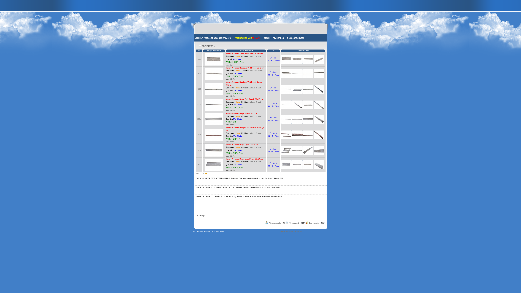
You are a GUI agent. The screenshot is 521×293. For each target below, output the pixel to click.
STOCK (267, 38)
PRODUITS (256, 38)
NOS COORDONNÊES (295, 38)
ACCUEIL (198, 38)
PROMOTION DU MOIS (243, 38)
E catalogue (201, 216)
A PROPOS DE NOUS (210, 38)
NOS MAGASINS (225, 38)
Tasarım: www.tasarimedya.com (290, 231)
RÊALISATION (278, 38)
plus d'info (230, 65)
